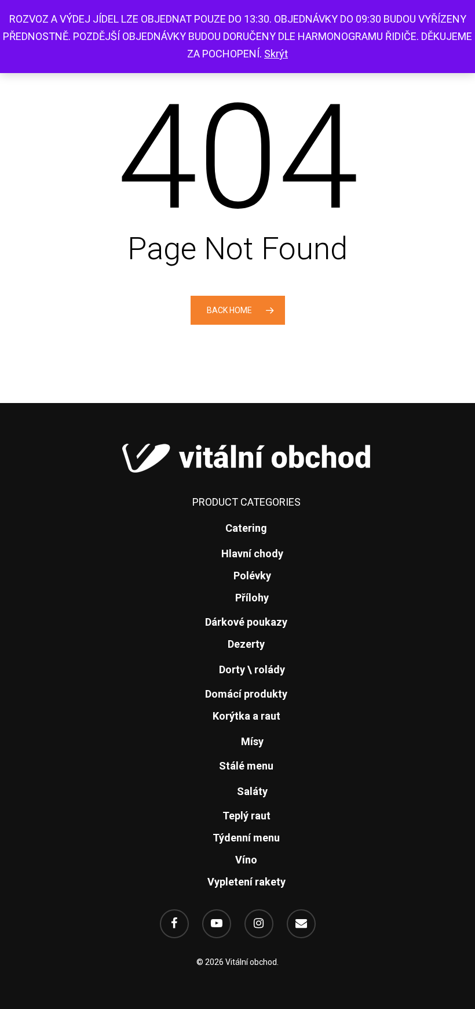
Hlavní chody (252, 553)
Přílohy (252, 597)
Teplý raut (246, 816)
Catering (246, 528)
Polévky (252, 575)
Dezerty (246, 644)
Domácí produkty (246, 694)
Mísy (252, 741)
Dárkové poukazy (246, 622)
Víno (246, 860)
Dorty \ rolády (252, 669)
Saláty (252, 791)
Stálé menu (246, 766)
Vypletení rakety (246, 882)
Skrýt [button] (276, 54)
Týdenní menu (246, 838)
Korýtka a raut (246, 716)
